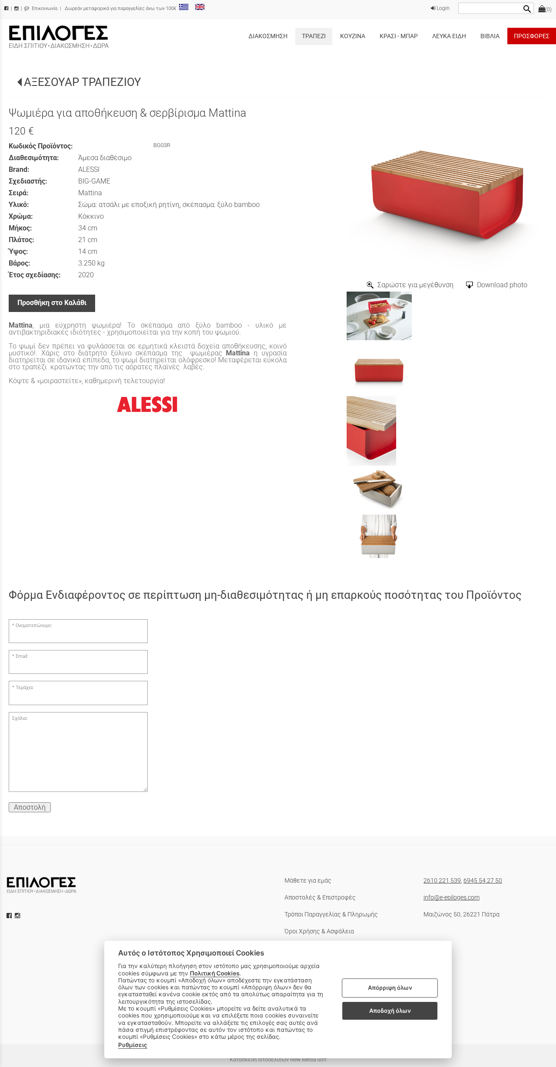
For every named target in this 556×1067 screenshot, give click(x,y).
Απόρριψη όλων (390, 988)
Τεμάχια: (24, 687)
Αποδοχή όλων (390, 1010)
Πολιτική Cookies (214, 973)
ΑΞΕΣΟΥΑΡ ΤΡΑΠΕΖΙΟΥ (82, 82)
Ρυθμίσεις (132, 1044)
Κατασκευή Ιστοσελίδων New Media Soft (278, 1060)
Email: (22, 656)
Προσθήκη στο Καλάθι (51, 303)
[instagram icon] (18, 915)
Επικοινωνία (43, 8)
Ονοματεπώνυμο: (34, 625)
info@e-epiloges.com (452, 897)
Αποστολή (30, 807)
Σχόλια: (19, 718)
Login (442, 8)
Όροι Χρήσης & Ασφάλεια (319, 931)
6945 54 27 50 (482, 880)
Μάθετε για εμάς (308, 880)
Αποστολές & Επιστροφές (320, 897)
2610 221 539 (442, 880)
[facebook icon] (10, 915)
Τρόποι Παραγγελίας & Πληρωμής (331, 914)
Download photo (502, 285)
